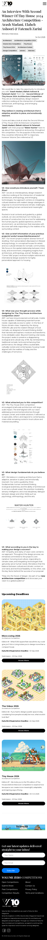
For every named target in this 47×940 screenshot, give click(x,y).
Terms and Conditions (34, 893)
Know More (23, 660)
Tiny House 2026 (10, 776)
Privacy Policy (31, 889)
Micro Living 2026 (11, 636)
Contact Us (30, 886)
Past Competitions (10, 889)
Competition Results (10, 893)
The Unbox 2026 (10, 706)
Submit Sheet (7, 886)
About (27, 882)
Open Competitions (10, 882)
